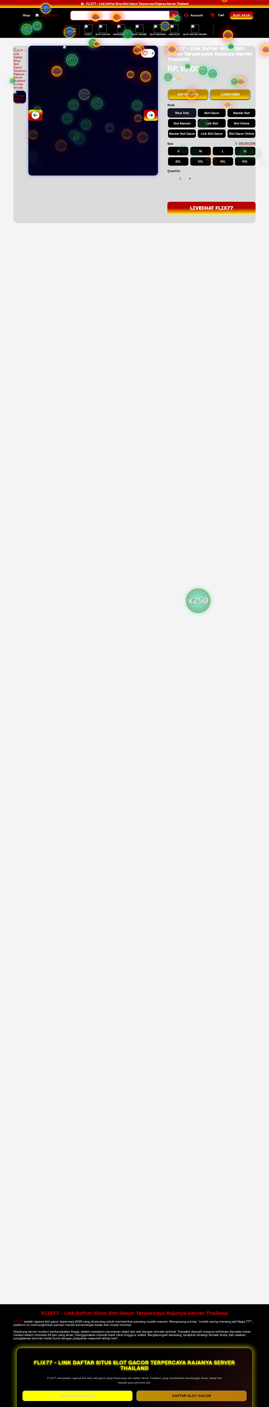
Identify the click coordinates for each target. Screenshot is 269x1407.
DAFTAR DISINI (188, 94)
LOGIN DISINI (230, 94)
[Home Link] (47, 15)
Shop (26, 15)
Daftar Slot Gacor (191, 1396)
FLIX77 (18, 1321)
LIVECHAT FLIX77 (211, 208)
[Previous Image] (35, 115)
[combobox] (120, 15)
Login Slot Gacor (78, 1396)
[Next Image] (151, 115)
